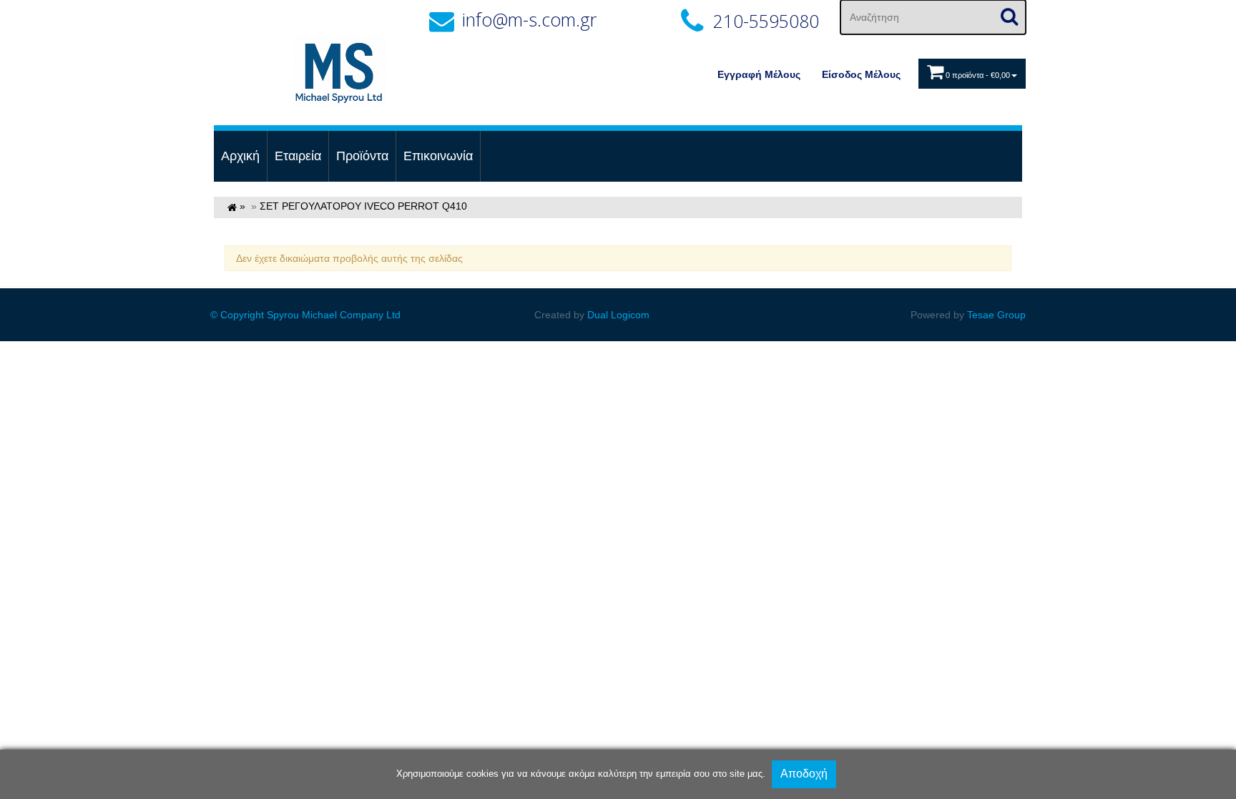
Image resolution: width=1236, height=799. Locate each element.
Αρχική (240, 156)
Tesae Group (996, 314)
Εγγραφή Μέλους (758, 74)
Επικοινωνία (438, 156)
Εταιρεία (298, 156)
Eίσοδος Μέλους (861, 74)
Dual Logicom (618, 314)
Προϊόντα (362, 156)
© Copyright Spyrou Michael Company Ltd (305, 314)
